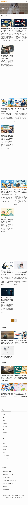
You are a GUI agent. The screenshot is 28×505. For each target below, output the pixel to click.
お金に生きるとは (7, 471)
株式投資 (5, 426)
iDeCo (4, 417)
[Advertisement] (14, 84)
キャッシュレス (6, 458)
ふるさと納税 (6, 455)
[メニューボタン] (26, 1)
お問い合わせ (6, 489)
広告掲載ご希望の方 (6, 495)
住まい (4, 452)
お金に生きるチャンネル (8, 474)
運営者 (15, 497)
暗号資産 (5, 432)
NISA (4, 420)
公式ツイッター (6, 477)
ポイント (5, 461)
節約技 (4, 449)
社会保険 (5, 446)
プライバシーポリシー (8, 483)
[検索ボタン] (23, 1)
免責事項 (5, 486)
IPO (3, 429)
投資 (4, 414)
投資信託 (5, 423)
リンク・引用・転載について (9, 480)
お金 (4, 443)
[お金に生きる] (4, 1)
